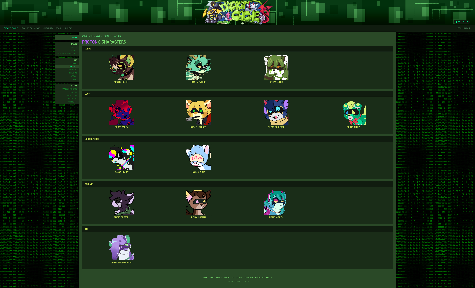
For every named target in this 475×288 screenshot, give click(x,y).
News (23, 28)
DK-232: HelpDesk (198, 127)
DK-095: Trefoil (121, 217)
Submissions (72, 102)
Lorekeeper (259, 278)
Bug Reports (229, 278)
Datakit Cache (11, 28)
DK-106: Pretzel (198, 217)
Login (459, 28)
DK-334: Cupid (198, 172)
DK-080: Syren (121, 127)
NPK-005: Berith (121, 82)
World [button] (59, 28)
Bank (75, 79)
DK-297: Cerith (276, 217)
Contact (239, 278)
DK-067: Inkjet (121, 172)
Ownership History (69, 89)
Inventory (73, 73)
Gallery (68, 28)
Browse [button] (37, 28)
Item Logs (73, 92)
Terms (212, 278)
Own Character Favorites (67, 54)
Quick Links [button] (48, 28)
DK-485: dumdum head (121, 262)
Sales (29, 28)
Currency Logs (71, 95)
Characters (72, 66)
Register (466, 28)
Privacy (219, 278)
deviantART (249, 278)
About (205, 278)
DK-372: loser (276, 82)
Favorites (73, 50)
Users (98, 36)
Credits (269, 278)
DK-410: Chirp (353, 127)
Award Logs (72, 99)
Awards (74, 76)
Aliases (74, 63)
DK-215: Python (198, 82)
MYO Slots (73, 70)
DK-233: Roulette (276, 127)
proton (74, 38)
